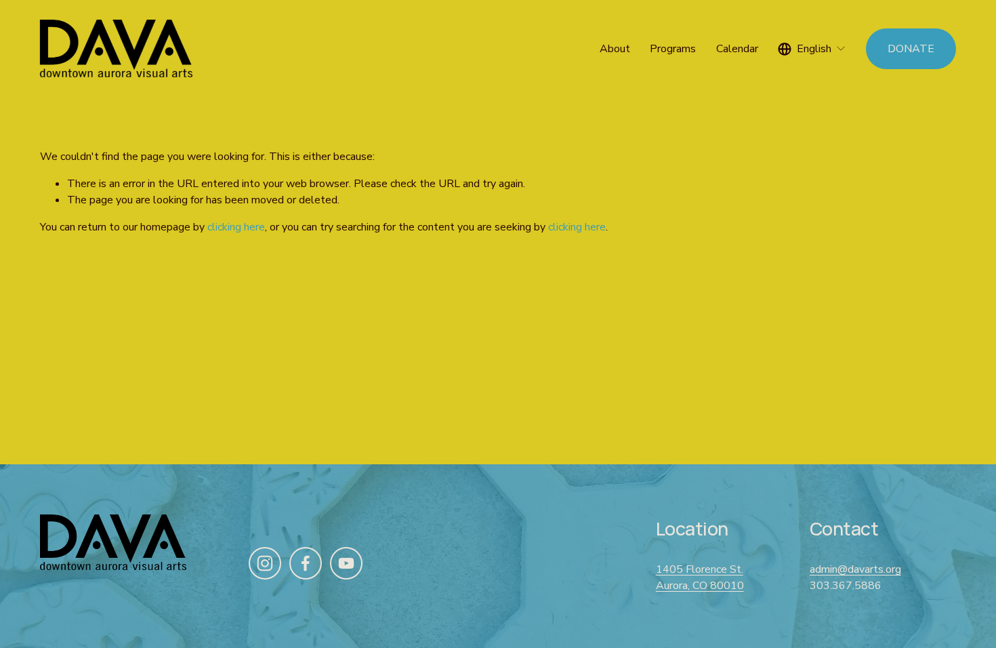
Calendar (737, 48)
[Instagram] (265, 563)
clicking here (236, 227)
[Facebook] (305, 563)
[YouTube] (346, 563)
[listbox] (812, 48)
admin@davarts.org (855, 569)
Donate (911, 48)
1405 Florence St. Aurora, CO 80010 (700, 577)
